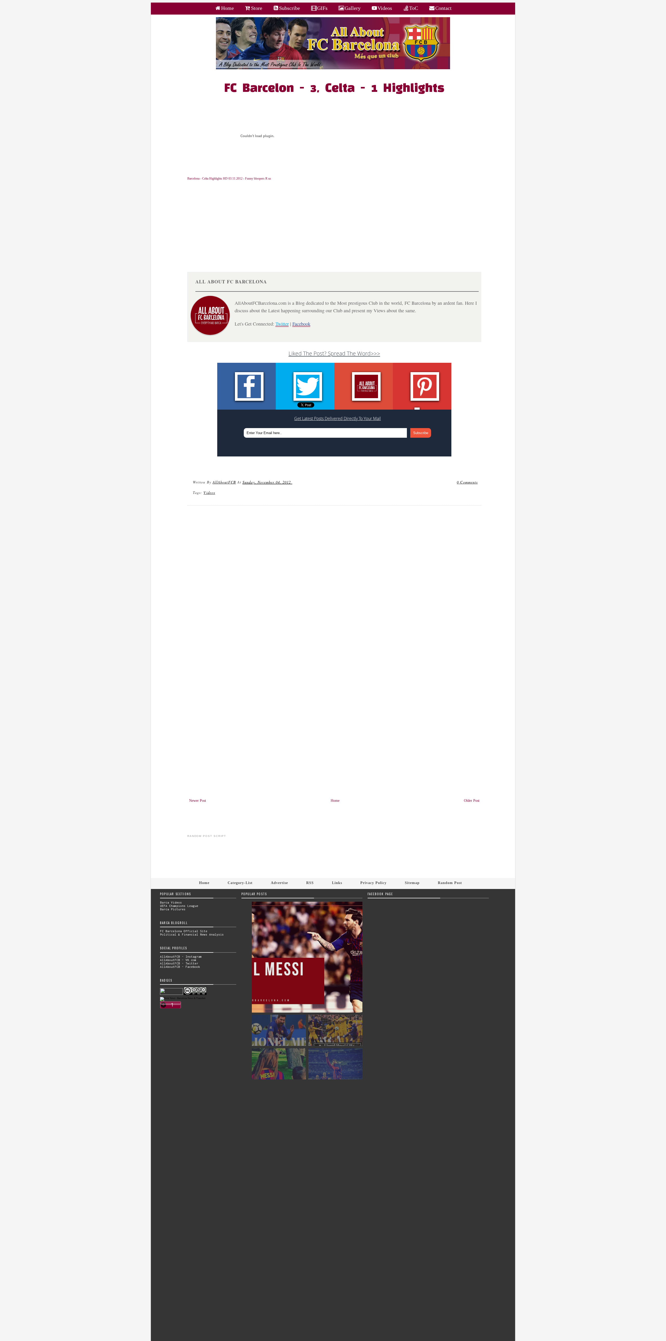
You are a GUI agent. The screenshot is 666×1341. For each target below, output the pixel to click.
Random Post (450, 883)
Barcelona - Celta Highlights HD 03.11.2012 (214, 178)
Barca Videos (171, 902)
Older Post (471, 801)
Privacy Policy (373, 883)
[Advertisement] (337, 222)
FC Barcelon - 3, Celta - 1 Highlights (334, 88)
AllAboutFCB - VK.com (178, 960)
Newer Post (197, 801)
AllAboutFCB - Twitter (179, 963)
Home (335, 801)
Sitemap (412, 883)
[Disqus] (334, 580)
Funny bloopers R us (258, 178)
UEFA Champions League (179, 905)
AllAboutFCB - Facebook (180, 966)
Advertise (279, 883)
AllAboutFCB (224, 482)
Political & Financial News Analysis (192, 934)
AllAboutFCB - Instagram (181, 956)
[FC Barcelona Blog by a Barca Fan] (333, 68)
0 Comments (467, 482)
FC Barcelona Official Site (183, 931)
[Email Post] (293, 482)
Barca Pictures (172, 909)
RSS (310, 883)
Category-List (240, 883)
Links (337, 883)
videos (209, 492)
